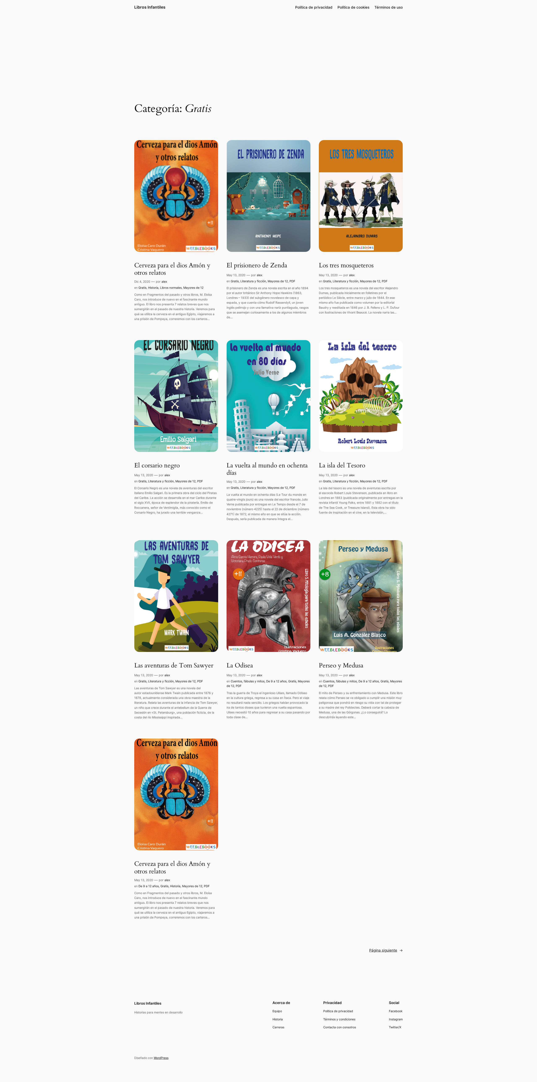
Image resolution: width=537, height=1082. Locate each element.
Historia (153, 287)
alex (164, 281)
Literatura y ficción (253, 281)
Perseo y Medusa (341, 666)
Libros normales (171, 287)
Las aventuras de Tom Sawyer (173, 666)
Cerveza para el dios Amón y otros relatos (172, 269)
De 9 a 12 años (276, 681)
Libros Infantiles (149, 7)
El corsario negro (157, 465)
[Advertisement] (268, 48)
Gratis (142, 287)
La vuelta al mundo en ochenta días (267, 469)
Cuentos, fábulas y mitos (248, 681)
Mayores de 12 (193, 287)
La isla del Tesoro (342, 465)
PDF (292, 281)
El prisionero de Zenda (257, 265)
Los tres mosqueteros (346, 265)
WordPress (161, 1058)
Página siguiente (386, 950)
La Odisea (240, 666)
